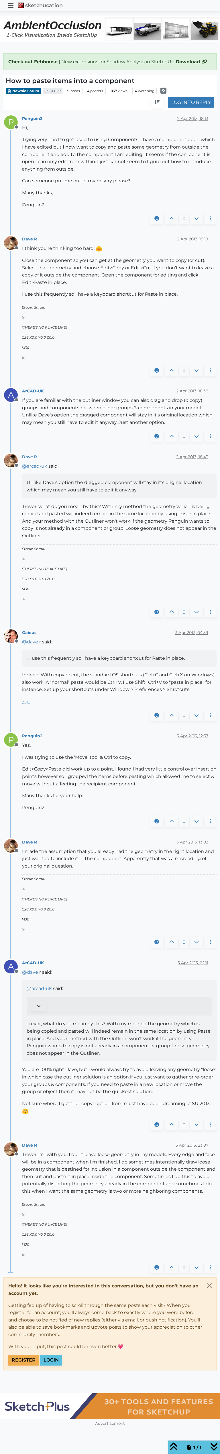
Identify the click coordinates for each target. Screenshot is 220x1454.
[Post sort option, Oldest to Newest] (157, 102)
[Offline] (13, 242)
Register (24, 1360)
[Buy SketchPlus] (110, 1406)
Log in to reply (191, 102)
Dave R (29, 239)
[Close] (209, 1286)
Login (51, 1360)
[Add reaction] (156, 218)
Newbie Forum (25, 91)
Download (188, 61)
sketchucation (44, 5)
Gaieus (29, 632)
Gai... (26, 702)
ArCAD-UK (33, 391)
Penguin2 (32, 118)
